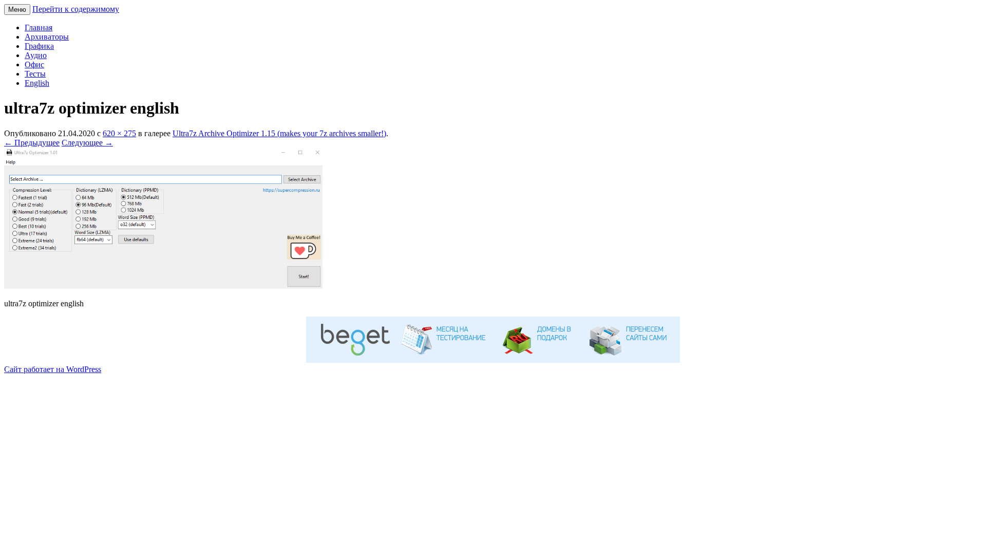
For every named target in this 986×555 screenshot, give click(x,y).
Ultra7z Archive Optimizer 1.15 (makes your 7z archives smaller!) (279, 133)
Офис (34, 64)
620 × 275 (119, 133)
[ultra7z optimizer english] (163, 286)
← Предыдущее (32, 142)
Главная (38, 27)
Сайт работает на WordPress (52, 369)
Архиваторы (47, 36)
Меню (17, 9)
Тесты (35, 73)
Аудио (36, 55)
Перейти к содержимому (75, 9)
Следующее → (87, 142)
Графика (39, 46)
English (37, 83)
